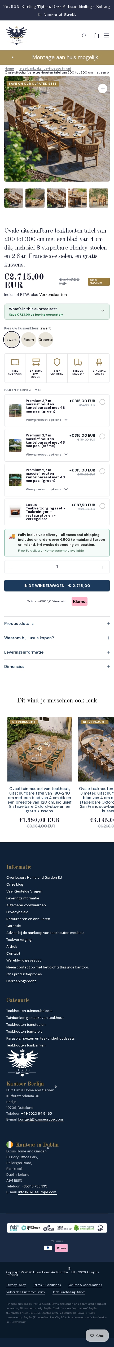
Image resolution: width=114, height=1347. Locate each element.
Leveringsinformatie (23, 652)
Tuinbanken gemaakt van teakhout (35, 1017)
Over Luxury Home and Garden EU (34, 877)
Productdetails (19, 623)
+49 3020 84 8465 (36, 1113)
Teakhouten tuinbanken (26, 1045)
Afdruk (11, 946)
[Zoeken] (84, 35)
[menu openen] (106, 35)
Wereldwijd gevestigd (24, 960)
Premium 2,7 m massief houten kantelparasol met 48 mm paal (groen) (45, 406)
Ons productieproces (24, 974)
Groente (45, 339)
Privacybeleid (17, 912)
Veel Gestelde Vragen (24, 891)
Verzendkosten (53, 294)
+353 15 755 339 (34, 1186)
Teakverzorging (19, 939)
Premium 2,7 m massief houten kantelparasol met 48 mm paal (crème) (45, 440)
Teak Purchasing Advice (68, 1292)
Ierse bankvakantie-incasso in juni (45, 68)
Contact (13, 953)
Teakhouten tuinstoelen (26, 1024)
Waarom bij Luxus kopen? (29, 638)
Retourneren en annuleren (28, 919)
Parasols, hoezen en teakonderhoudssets (40, 1038)
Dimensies (14, 666)
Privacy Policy (16, 1285)
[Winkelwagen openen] (96, 35)
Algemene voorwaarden (26, 905)
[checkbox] (102, 402)
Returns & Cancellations (85, 1285)
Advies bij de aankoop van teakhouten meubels (45, 932)
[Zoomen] (102, 88)
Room (29, 339)
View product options (43, 420)
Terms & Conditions (47, 1285)
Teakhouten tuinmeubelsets (29, 1011)
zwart (12, 339)
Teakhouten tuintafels (24, 1031)
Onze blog (14, 884)
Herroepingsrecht (21, 981)
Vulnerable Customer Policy (25, 1292)
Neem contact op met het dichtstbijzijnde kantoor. (47, 967)
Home (9, 68)
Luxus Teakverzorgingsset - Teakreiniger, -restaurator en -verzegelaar (45, 512)
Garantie (13, 926)
